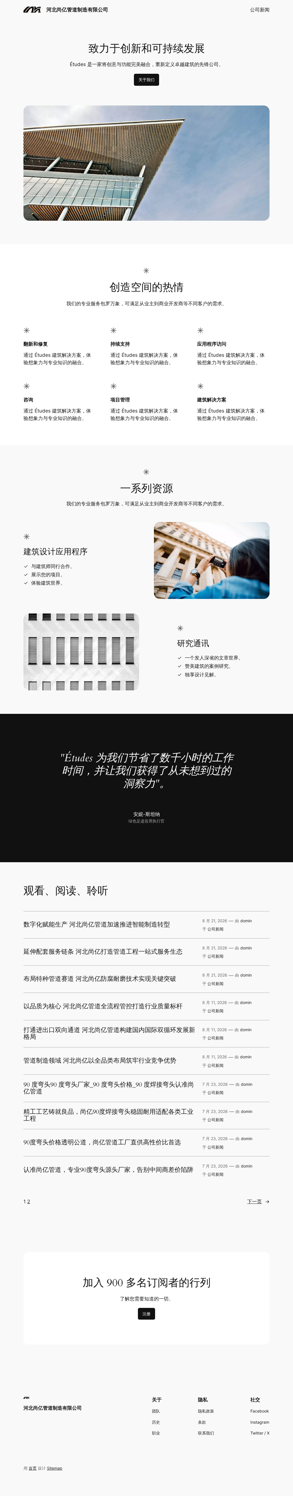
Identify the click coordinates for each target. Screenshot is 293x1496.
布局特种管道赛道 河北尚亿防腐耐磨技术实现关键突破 (99, 979)
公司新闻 (260, 10)
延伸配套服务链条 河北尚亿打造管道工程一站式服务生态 (103, 952)
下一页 (258, 1201)
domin (246, 920)
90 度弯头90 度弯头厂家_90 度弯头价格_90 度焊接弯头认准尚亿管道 (108, 1088)
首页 (33, 1468)
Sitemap (54, 1468)
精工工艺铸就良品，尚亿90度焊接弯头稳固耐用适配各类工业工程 (108, 1115)
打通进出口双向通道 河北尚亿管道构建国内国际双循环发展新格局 (109, 1034)
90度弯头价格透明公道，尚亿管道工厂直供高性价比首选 (102, 1142)
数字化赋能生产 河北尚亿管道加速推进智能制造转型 (96, 924)
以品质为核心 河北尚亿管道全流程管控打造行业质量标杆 (103, 1006)
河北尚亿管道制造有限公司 (77, 10)
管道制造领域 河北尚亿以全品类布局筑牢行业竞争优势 (99, 1060)
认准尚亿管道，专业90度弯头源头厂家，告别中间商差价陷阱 (108, 1170)
